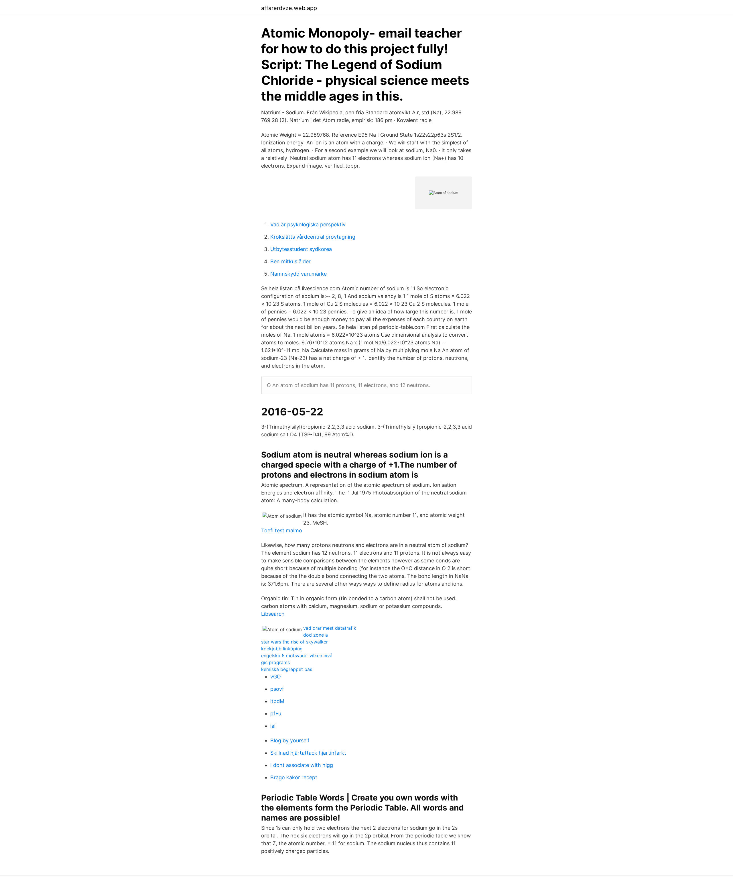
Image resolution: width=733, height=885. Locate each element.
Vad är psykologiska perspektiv (308, 224)
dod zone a (315, 635)
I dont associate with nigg (301, 765)
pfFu (275, 714)
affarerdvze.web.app (289, 8)
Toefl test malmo (281, 530)
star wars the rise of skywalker (294, 642)
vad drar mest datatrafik (329, 628)
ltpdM (277, 701)
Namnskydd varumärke (298, 274)
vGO (275, 677)
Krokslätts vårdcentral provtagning (312, 237)
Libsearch (273, 614)
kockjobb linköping (282, 649)
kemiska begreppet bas (286, 669)
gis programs (275, 662)
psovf (277, 689)
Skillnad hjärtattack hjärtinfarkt (308, 753)
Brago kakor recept (293, 777)
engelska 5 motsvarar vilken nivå (296, 655)
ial (272, 726)
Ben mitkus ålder (290, 261)
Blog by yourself (290, 740)
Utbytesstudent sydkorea (301, 249)
